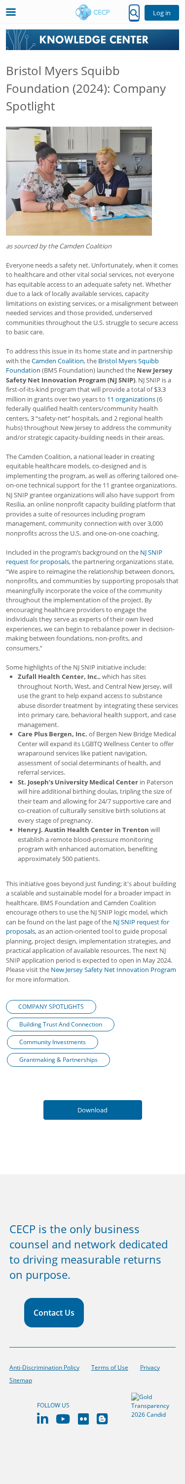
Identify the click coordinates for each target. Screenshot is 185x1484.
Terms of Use (109, 1367)
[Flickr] (83, 1419)
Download (92, 1110)
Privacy (150, 1367)
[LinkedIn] (42, 1419)
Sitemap (20, 1380)
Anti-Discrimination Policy (44, 1367)
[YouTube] (63, 1419)
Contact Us (54, 1312)
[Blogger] (102, 1419)
